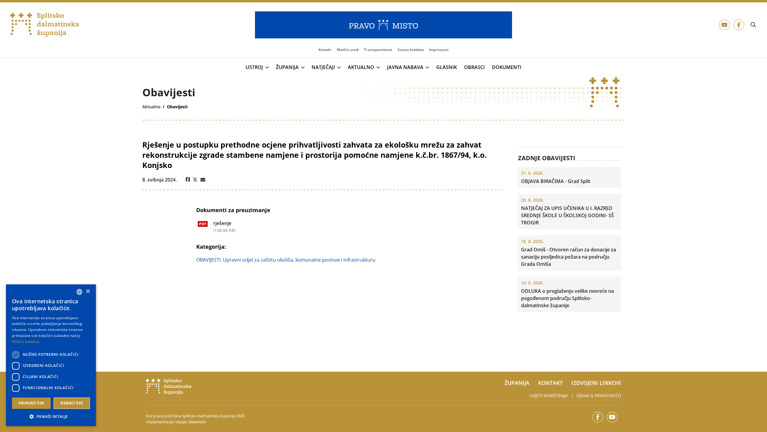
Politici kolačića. (26, 341)
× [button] (87, 291)
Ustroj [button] (254, 67)
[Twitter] (195, 179)
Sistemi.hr (197, 421)
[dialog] (51, 355)
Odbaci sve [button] (71, 403)
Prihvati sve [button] (31, 403)
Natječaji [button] (323, 67)
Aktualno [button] (361, 67)
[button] (51, 416)
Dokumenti (506, 67)
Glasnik (446, 67)
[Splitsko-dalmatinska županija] (44, 25)
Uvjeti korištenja (549, 395)
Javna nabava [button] (405, 67)
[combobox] (79, 292)
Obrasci (474, 67)
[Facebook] (188, 179)
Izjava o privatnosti (598, 395)
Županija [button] (287, 67)
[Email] (202, 179)
